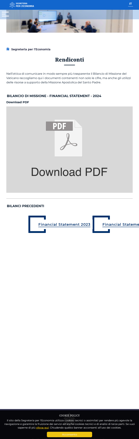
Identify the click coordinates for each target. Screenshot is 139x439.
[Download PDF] (69, 149)
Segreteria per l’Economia (30, 49)
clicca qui (42, 427)
